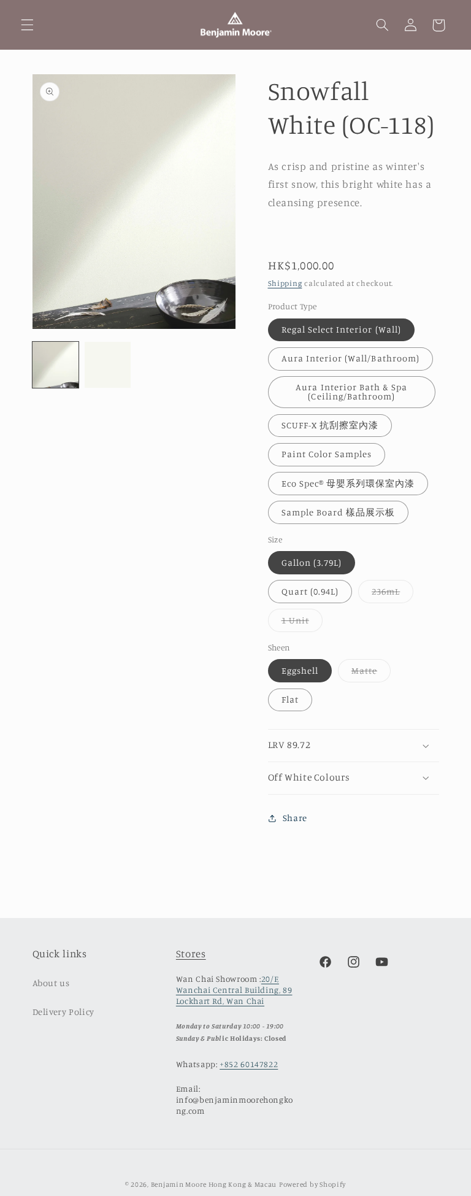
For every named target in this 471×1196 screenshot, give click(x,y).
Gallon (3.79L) (311, 562)
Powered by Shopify (312, 1184)
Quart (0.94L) (310, 591)
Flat (290, 699)
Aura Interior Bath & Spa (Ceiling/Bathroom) (351, 391)
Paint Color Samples (326, 454)
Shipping (285, 283)
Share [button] (295, 817)
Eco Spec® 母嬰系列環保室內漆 (348, 483)
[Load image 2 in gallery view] (108, 365)
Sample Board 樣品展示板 (338, 512)
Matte (371, 673)
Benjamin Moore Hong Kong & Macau (214, 1184)
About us (51, 983)
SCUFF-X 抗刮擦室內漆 (330, 425)
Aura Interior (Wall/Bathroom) (350, 358)
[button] (27, 25)
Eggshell (299, 670)
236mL (392, 594)
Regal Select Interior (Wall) (341, 329)
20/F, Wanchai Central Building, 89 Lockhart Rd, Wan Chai (234, 990)
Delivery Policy (63, 1011)
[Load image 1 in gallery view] (55, 365)
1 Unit (302, 623)
